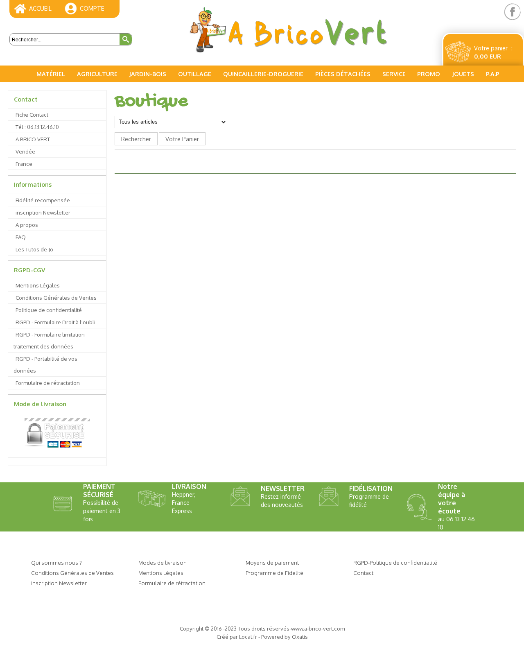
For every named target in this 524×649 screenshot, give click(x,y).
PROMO (428, 73)
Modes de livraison (162, 562)
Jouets (463, 73)
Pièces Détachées (342, 73)
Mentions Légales (38, 285)
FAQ (21, 236)
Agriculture (97, 73)
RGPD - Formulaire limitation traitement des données (49, 340)
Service (394, 73)
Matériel (50, 73)
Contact (26, 99)
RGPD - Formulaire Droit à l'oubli (55, 322)
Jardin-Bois (147, 73)
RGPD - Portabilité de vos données (45, 364)
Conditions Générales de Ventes (56, 297)
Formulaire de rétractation (48, 382)
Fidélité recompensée (43, 200)
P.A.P (492, 73)
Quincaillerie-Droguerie (263, 73)
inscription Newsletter (43, 212)
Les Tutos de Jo (34, 249)
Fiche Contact (32, 114)
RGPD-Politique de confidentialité (395, 562)
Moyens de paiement (272, 562)
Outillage (194, 73)
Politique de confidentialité (49, 309)
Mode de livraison (40, 403)
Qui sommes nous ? (56, 562)
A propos (27, 224)
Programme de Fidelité (274, 572)
